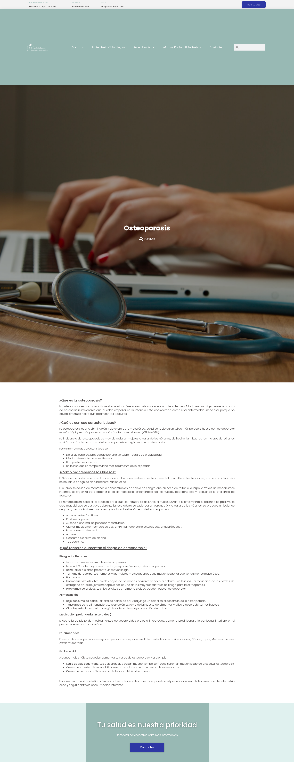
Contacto (216, 47)
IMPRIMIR (149, 239)
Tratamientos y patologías (108, 47)
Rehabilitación (142, 47)
